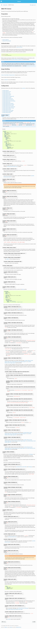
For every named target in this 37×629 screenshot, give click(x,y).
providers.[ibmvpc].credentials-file (8, 96)
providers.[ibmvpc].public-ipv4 (7, 98)
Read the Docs (18, 627)
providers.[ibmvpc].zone (6, 95)
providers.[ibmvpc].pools (6, 112)
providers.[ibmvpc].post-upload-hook (8, 106)
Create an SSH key (5, 39)
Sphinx (6, 627)
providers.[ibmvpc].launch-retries (8, 105)
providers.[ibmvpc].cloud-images (7, 110)
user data (8, 619)
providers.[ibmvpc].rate (6, 102)
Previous (4, 621)
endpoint (6, 79)
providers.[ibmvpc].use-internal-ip (8, 99)
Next (33, 621)
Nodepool (19, 1)
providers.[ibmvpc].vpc (6, 92)
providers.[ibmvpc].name (6, 91)
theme (11, 627)
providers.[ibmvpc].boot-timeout (7, 103)
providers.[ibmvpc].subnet (6, 97)
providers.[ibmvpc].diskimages (7, 111)
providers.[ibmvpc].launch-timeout (8, 104)
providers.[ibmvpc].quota (6, 109)
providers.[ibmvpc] (5, 90)
